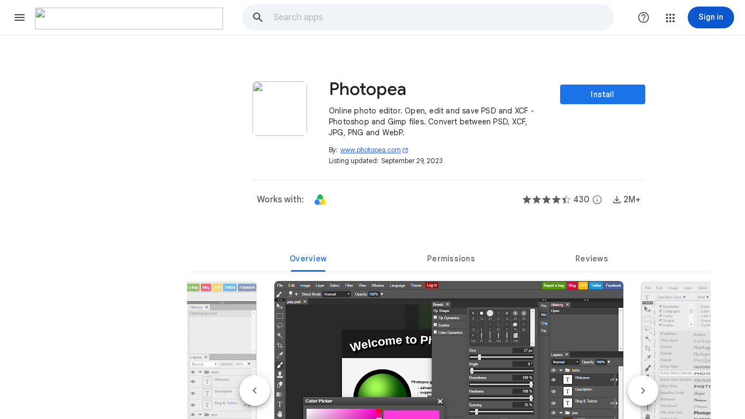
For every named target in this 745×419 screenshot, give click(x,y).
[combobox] (443, 17)
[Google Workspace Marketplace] (129, 18)
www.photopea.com (374, 150)
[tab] (308, 259)
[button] (20, 17)
